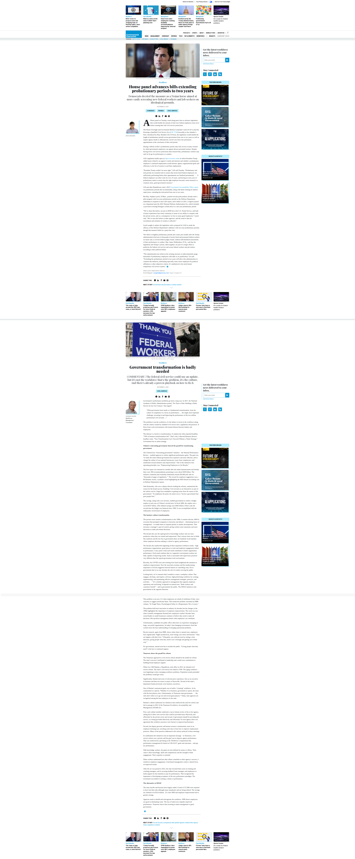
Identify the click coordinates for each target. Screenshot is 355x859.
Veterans (173, 39)
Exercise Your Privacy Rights (222, 1)
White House (136, 39)
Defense (174, 36)
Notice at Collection (188, 1)
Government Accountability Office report (184, 187)
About (202, 33)
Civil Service (164, 39)
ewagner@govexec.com (161, 273)
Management (155, 36)
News (146, 36)
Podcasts (186, 33)
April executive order (172, 158)
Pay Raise (145, 39)
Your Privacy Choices (202, 1)
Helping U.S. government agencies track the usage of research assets (213, 196)
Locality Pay (154, 39)
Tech (180, 36)
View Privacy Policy (208, 63)
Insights (212, 36)
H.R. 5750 (173, 132)
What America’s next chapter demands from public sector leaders (213, 174)
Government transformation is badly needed (167, 285)
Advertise (221, 33)
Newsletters (210, 33)
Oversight (165, 36)
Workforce (201, 36)
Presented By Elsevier (209, 201)
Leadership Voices (223, 36)
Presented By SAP (208, 178)
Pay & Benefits (189, 36)
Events (194, 33)
